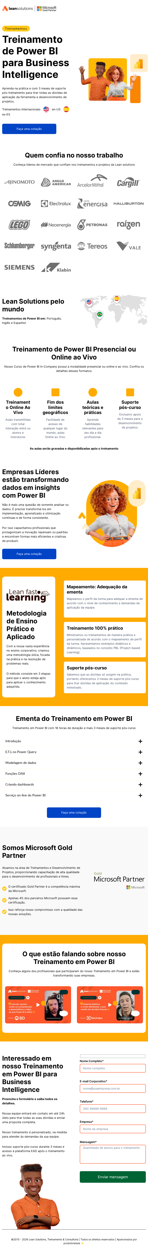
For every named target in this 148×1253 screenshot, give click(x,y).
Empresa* (86, 1121)
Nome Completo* (92, 1061)
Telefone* (86, 1101)
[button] (38, 1004)
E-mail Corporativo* (93, 1081)
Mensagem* (88, 1142)
